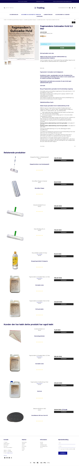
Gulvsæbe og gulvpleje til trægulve (31, 14)
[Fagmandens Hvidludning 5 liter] (15, 392)
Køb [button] (63, 47)
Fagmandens (24, 442)
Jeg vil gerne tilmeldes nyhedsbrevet (67, 448)
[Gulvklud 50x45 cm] (15, 338)
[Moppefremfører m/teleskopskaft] (15, 167)
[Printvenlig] (74, 19)
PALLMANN (24, 446)
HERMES (23, 443)
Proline (23, 447)
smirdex (23, 448)
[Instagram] (12, 458)
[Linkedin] (10, 458)
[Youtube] (7, 458)
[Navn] (66, 442)
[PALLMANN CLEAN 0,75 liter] (15, 262)
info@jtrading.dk (9, 452)
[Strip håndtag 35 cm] (15, 239)
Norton (23, 444)
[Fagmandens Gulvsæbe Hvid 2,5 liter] (15, 310)
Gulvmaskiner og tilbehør (62, 14)
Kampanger (39, 16)
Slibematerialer (48, 14)
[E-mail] (66, 446)
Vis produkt (64, 160)
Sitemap (5, 455)
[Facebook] (5, 458)
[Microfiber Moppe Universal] (15, 191)
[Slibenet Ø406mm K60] (15, 418)
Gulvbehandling (14, 14)
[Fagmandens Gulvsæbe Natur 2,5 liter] (15, 286)
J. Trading (39, 8)
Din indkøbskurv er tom (63, 7)
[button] (72, 22)
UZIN (23, 450)
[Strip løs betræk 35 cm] (15, 215)
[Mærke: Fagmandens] (43, 39)
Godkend (62, 453)
